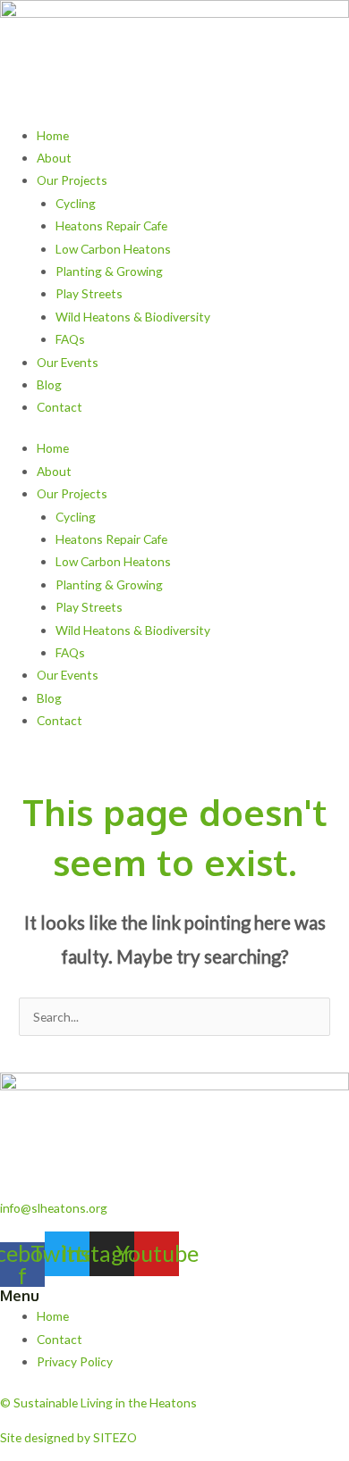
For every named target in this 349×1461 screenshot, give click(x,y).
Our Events (67, 362)
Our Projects (72, 180)
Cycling (75, 203)
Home (53, 135)
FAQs (70, 338)
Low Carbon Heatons (113, 248)
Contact (59, 406)
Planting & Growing (109, 271)
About (54, 157)
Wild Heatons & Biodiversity (132, 316)
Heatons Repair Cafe (111, 225)
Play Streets (89, 293)
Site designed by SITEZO (68, 1437)
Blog (49, 384)
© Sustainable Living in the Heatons (98, 1402)
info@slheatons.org (53, 1207)
